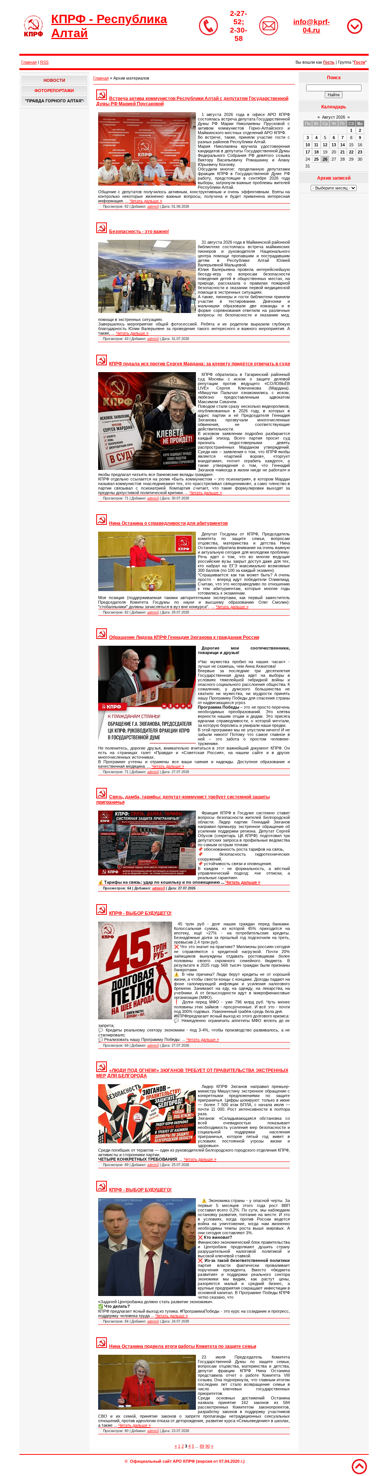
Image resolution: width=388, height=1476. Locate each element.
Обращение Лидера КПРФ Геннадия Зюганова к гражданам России (184, 637)
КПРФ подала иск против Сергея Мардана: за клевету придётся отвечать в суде (199, 363)
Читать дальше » (146, 201)
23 (360, 152)
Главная (29, 62)
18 (316, 152)
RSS (44, 62)
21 (342, 152)
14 (342, 144)
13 (334, 144)
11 (316, 144)
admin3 (153, 206)
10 (307, 144)
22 (351, 152)
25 (316, 159)
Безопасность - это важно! (139, 231)
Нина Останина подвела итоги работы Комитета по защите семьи (182, 1346)
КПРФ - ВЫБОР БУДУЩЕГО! (140, 913)
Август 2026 (333, 117)
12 (325, 144)
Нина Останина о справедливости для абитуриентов (168, 523)
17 (307, 152)
